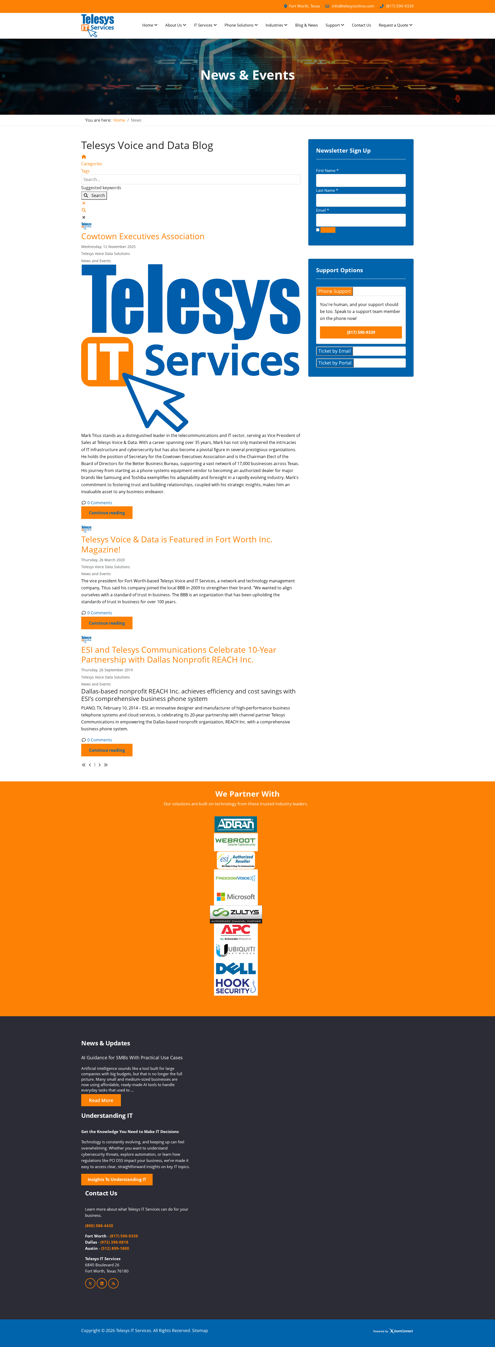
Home (147, 25)
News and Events (96, 260)
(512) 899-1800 (115, 1248)
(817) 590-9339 (400, 6)
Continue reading (107, 513)
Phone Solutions (239, 25)
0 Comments (99, 503)
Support (333, 25)
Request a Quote (393, 25)
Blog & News (306, 25)
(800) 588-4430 (99, 1225)
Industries (274, 25)
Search (96, 195)
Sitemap (200, 1330)
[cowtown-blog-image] (190, 348)
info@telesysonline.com (353, 6)
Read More (101, 1100)
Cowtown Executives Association (143, 236)
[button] (190, 210)
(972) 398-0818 (114, 1242)
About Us (173, 25)
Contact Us (361, 25)
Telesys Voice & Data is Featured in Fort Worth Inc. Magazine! (177, 544)
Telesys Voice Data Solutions (105, 253)
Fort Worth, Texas (304, 6)
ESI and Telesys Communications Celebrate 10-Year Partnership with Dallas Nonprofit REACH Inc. (178, 654)
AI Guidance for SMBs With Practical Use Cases (132, 1057)
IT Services (203, 25)
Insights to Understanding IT (117, 1179)
